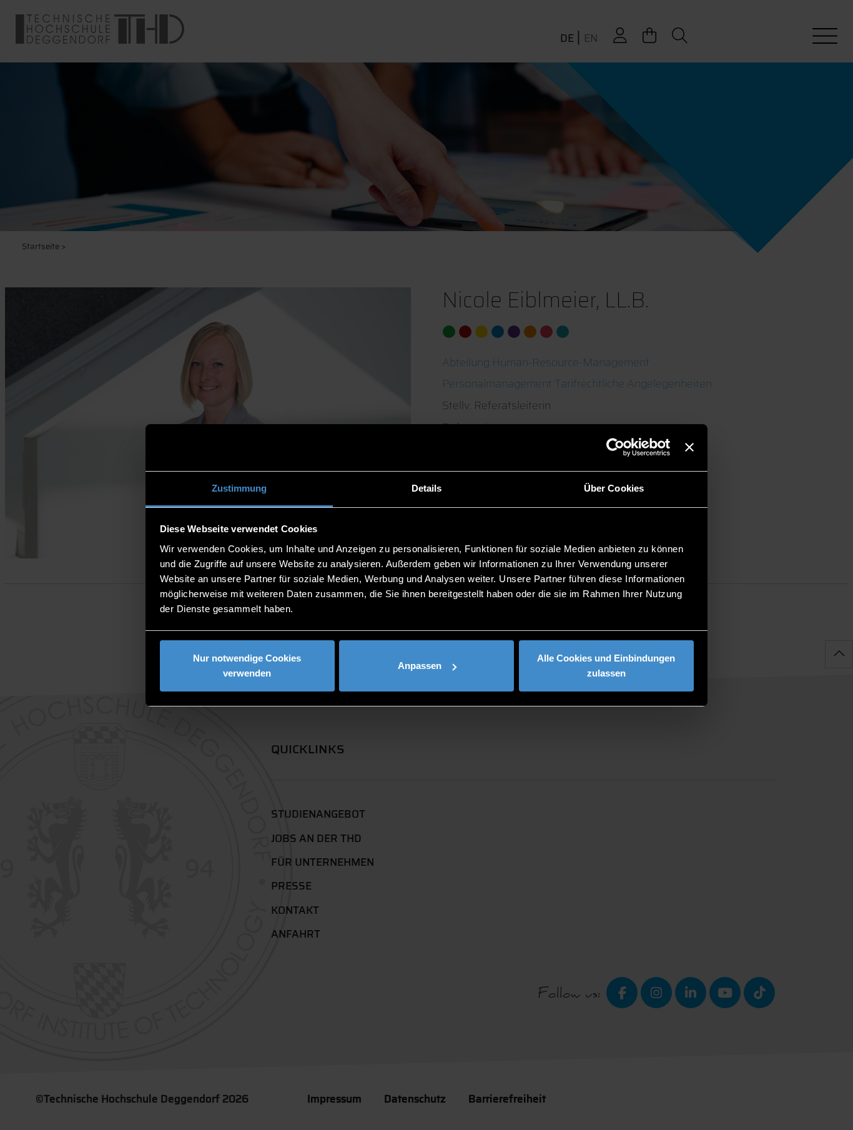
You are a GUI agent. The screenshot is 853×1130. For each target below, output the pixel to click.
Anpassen (419, 665)
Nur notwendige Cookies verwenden (247, 665)
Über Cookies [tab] (614, 488)
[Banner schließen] (689, 447)
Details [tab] (427, 488)
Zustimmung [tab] (239, 488)
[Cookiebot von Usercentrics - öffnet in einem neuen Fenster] (615, 447)
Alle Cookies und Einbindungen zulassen (606, 665)
